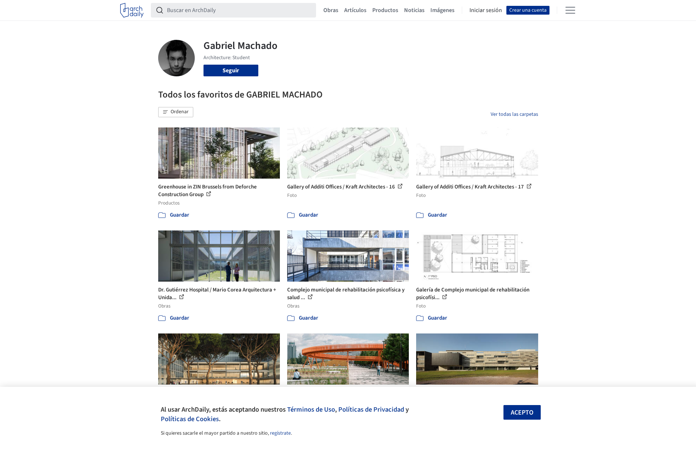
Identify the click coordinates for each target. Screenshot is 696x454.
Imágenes (442, 10)
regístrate (280, 433)
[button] (175, 112)
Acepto (522, 412)
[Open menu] (570, 10)
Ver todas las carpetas (514, 114)
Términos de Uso (311, 409)
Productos (385, 10)
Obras (330, 10)
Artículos (355, 10)
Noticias (414, 10)
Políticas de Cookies (190, 419)
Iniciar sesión (485, 10)
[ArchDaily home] (132, 10)
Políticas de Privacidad (371, 409)
